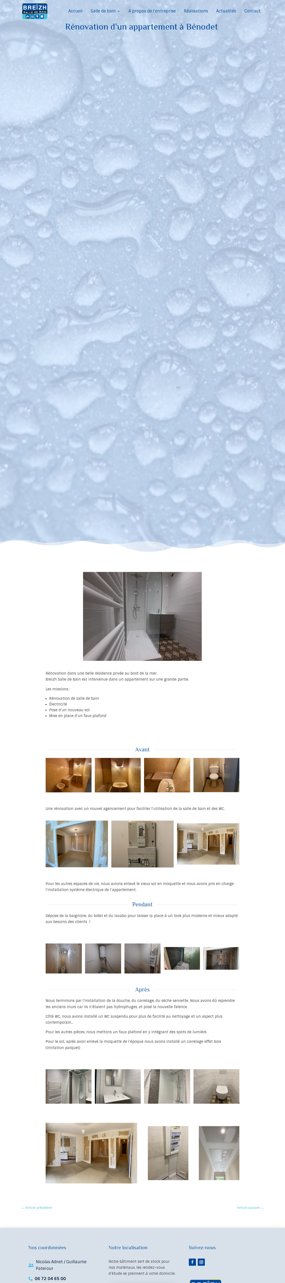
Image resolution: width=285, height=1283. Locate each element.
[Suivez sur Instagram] (201, 1262)
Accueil (75, 11)
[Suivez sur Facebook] (192, 1262)
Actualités (226, 11)
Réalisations (196, 11)
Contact (252, 11)
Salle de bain (103, 11)
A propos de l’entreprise (152, 11)
